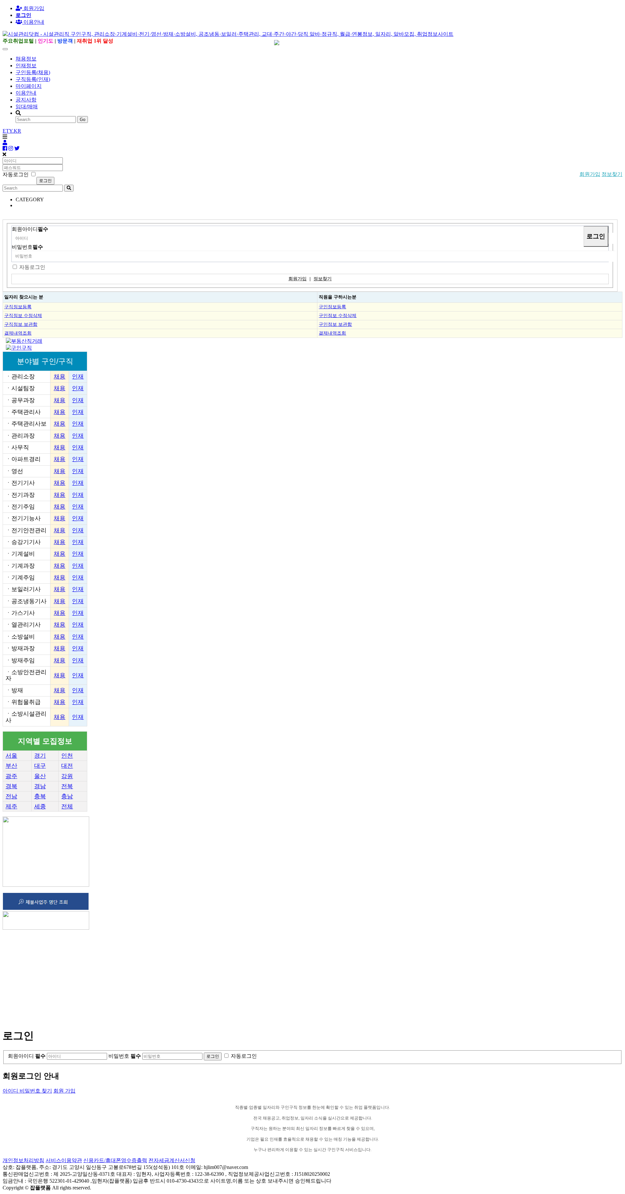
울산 (40, 776)
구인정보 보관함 (335, 324)
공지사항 (26, 99)
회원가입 (33, 8)
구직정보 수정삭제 (23, 315)
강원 (67, 776)
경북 (11, 786)
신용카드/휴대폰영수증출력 (115, 1160)
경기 (40, 755)
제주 (11, 806)
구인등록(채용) (33, 72)
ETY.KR (12, 131)
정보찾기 (612, 174)
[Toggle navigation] (5, 49)
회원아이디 (30, 229)
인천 (67, 755)
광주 (11, 776)
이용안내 (26, 93)
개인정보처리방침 (23, 1160)
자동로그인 (32, 267)
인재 (78, 376)
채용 (59, 376)
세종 (40, 806)
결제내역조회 (18, 333)
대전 (67, 766)
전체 (67, 806)
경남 (40, 786)
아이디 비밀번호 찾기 (27, 1091)
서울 (11, 755)
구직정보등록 (18, 306)
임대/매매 (27, 106)
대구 (40, 766)
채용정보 (26, 58)
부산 (11, 766)
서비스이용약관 (64, 1160)
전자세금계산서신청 (171, 1160)
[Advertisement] (198, 976)
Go (82, 119)
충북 (40, 796)
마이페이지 (29, 86)
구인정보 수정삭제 (337, 315)
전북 (67, 786)
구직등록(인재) (33, 79)
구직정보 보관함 (20, 324)
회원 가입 (64, 1091)
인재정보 (26, 65)
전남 (11, 796)
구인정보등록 (332, 306)
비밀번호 (27, 247)
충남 (67, 796)
